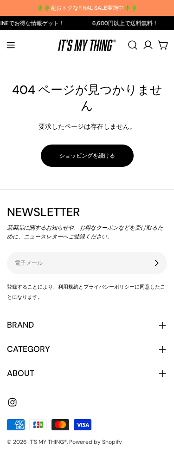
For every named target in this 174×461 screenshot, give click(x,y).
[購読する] (156, 263)
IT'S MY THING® (47, 442)
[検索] (132, 45)
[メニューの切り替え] (10, 45)
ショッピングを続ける (87, 155)
